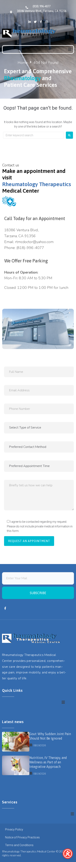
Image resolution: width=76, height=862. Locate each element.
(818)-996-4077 (30, 247)
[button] (69, 49)
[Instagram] (46, 22)
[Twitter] (35, 22)
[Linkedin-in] (29, 22)
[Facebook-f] (41, 22)
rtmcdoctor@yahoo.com (34, 241)
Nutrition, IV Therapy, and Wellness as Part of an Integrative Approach (48, 762)
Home (23, 62)
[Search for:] (33, 135)
